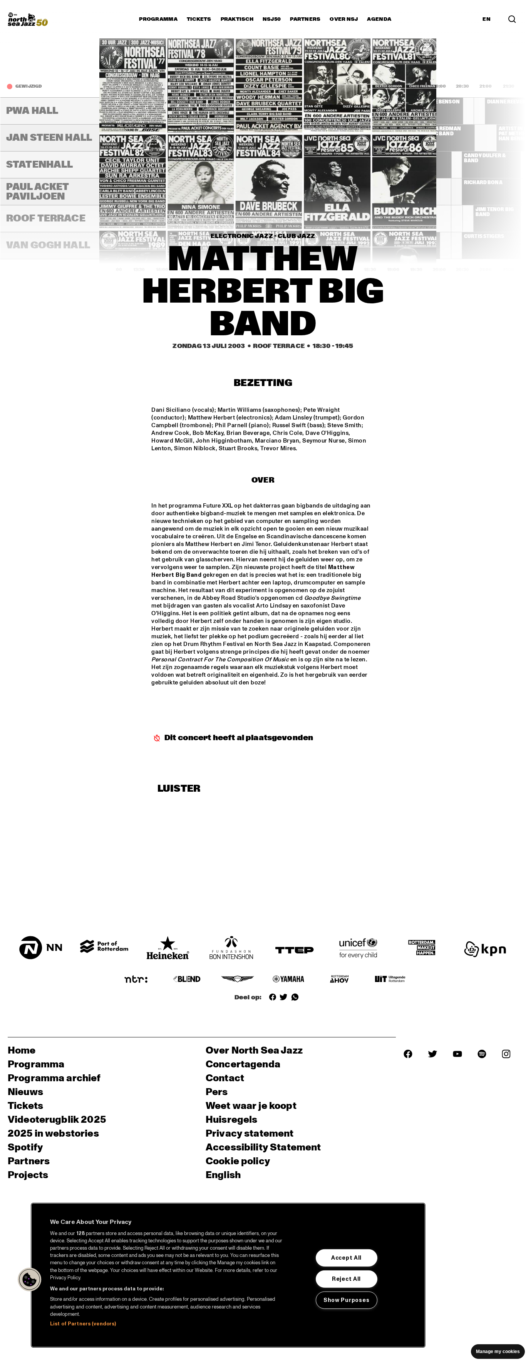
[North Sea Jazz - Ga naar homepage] (28, 19)
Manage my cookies (498, 1351)
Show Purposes (346, 1300)
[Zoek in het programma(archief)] (512, 19)
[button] (29, 1279)
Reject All (346, 1279)
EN (486, 19)
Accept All (346, 1258)
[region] (228, 1275)
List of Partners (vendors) (83, 1323)
